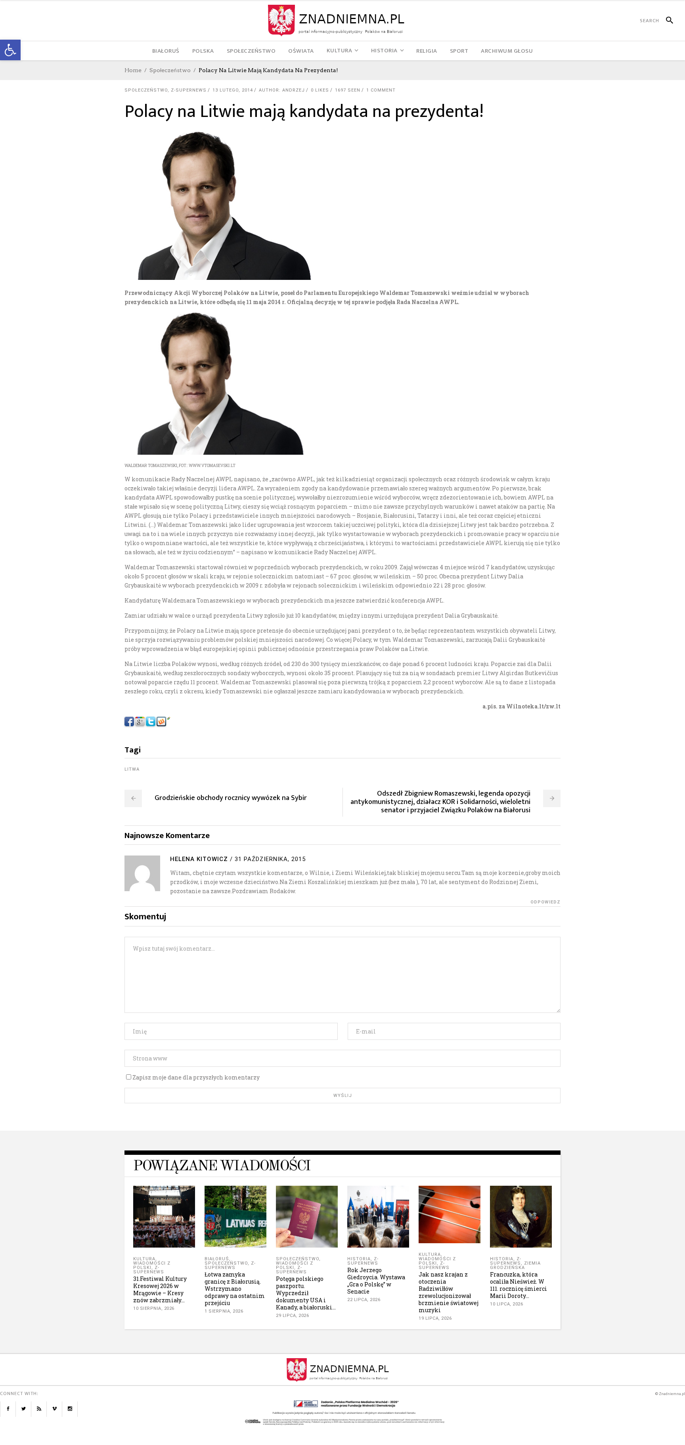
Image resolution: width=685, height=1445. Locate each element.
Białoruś (217, 1258)
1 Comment (381, 90)
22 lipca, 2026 (363, 1299)
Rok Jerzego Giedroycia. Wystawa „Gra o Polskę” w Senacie (376, 1280)
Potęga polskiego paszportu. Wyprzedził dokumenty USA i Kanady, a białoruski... (306, 1293)
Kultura (144, 1258)
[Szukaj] (666, 20)
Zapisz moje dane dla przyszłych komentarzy (196, 1077)
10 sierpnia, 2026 (153, 1308)
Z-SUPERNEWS (189, 90)
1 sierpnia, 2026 (224, 1311)
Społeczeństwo (170, 70)
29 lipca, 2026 (292, 1315)
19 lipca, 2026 (435, 1318)
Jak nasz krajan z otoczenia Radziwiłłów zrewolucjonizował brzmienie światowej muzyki (448, 1292)
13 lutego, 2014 (232, 90)
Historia (359, 1258)
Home (133, 70)
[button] (10, 50)
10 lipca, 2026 (506, 1304)
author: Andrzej (282, 90)
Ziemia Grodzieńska (515, 1265)
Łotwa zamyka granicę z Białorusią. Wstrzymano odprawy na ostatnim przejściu (235, 1289)
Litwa (132, 769)
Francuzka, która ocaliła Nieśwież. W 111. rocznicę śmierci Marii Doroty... (518, 1285)
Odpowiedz (545, 902)
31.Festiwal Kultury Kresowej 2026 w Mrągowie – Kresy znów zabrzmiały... (160, 1289)
